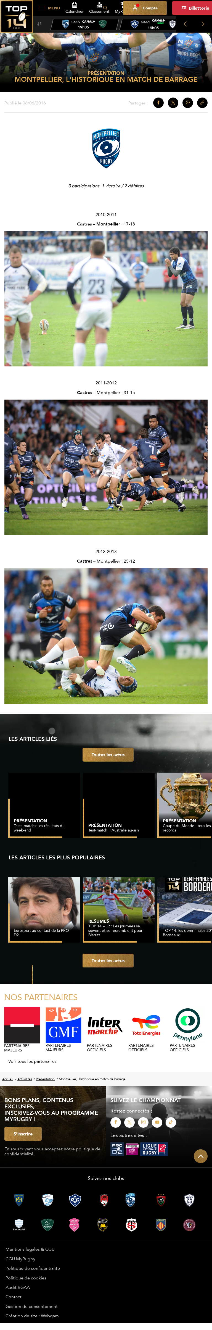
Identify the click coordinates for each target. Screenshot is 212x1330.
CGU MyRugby (20, 1258)
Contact (14, 1296)
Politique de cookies (26, 1277)
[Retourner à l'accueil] (16, 19)
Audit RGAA (18, 1287)
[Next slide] (203, 24)
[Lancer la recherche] (105, 8)
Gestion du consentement (32, 1306)
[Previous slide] (185, 24)
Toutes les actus (108, 754)
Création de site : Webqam (32, 1315)
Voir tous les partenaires (32, 1061)
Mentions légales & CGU (30, 1249)
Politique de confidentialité (33, 1268)
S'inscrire (23, 1133)
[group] (84, 24)
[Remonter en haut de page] (201, 1156)
